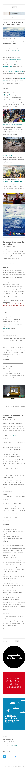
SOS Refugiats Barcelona (15, 50)
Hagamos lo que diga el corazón (10, 324)
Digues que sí (6, 328)
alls (13, 38)
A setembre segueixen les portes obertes (13, 416)
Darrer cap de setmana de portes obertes (13, 243)
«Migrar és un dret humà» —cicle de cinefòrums (13, 23)
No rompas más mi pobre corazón (11, 330)
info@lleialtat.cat (13, 745)
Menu (14, 7)
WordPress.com (20, 766)
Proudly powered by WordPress (14, 764)
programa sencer (15, 435)
